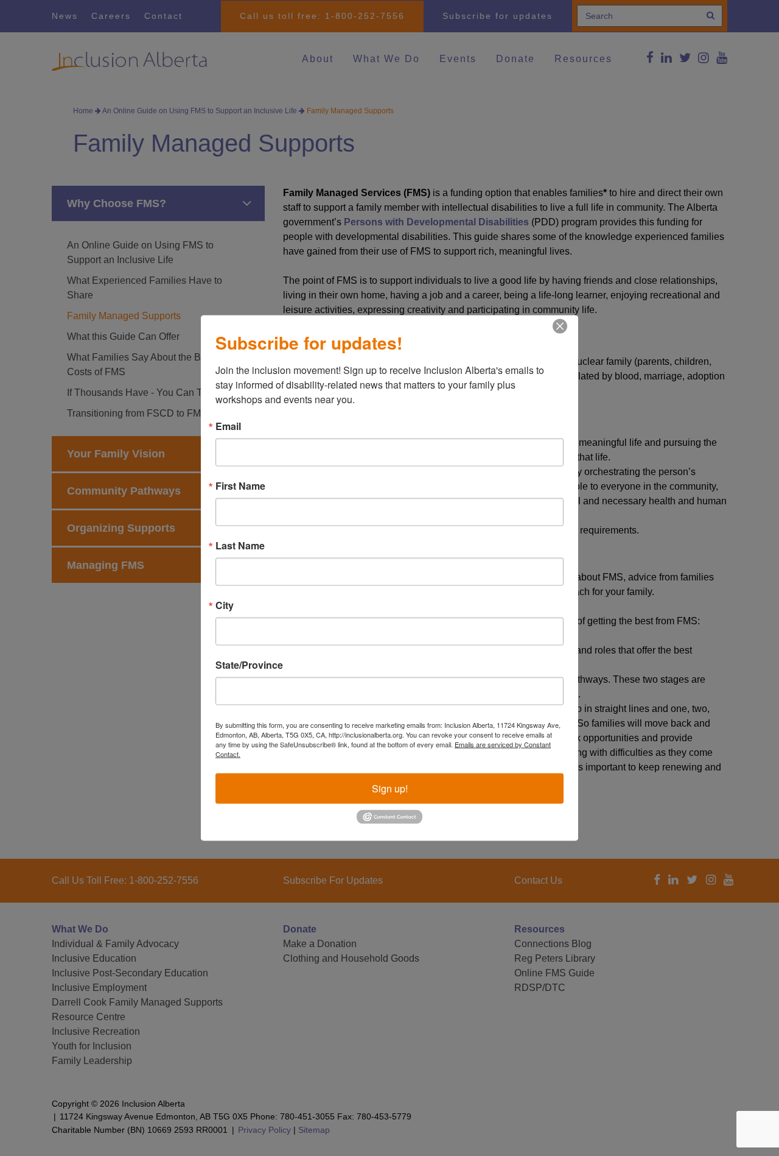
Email (228, 426)
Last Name (240, 546)
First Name (240, 486)
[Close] (560, 326)
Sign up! (390, 788)
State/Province (249, 665)
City (224, 605)
